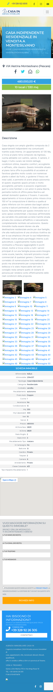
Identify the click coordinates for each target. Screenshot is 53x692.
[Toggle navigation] (47, 11)
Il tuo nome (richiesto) (12, 535)
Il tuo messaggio (9, 559)
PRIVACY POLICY (42, 588)
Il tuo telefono (9, 551)
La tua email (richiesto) (12, 543)
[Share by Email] (30, 71)
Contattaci (27, 635)
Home (8, 49)
